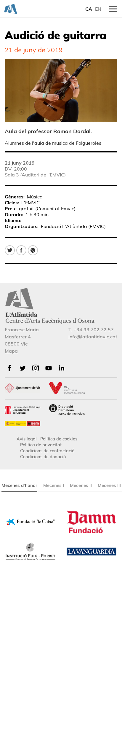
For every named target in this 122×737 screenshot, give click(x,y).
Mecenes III (109, 485)
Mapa (11, 351)
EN (98, 9)
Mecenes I (53, 485)
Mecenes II (81, 485)
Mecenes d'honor (19, 485)
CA (88, 9)
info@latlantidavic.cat (92, 337)
